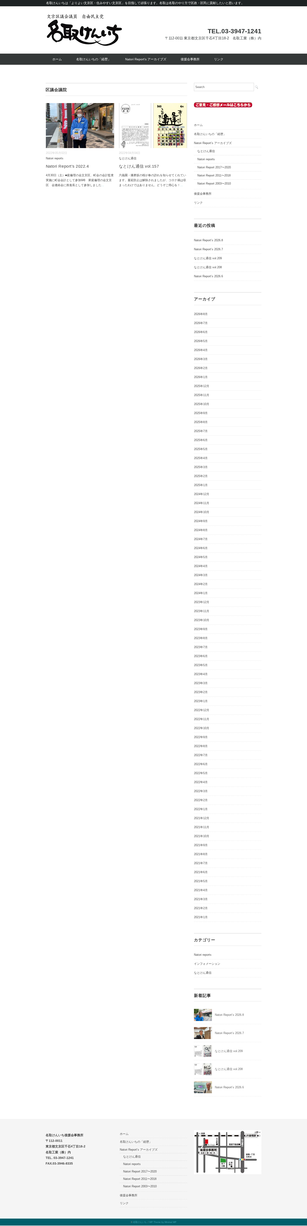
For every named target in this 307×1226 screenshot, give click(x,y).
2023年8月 (201, 638)
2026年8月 (201, 314)
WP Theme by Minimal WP (162, 1222)
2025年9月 (201, 413)
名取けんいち (140, 1222)
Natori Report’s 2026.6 (208, 276)
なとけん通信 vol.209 (208, 258)
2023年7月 (201, 647)
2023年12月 (201, 602)
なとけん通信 (127, 158)
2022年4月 (201, 782)
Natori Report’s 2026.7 (208, 249)
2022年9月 (201, 737)
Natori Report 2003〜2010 (214, 183)
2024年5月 (201, 557)
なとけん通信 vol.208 (208, 267)
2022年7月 (201, 755)
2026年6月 (201, 332)
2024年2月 (201, 584)
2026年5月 (201, 341)
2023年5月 (201, 665)
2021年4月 (201, 890)
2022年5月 (201, 773)
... (102, 185)
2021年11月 (201, 827)
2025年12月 (201, 386)
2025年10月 (201, 404)
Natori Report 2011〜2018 (214, 175)
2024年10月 (201, 512)
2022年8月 (201, 746)
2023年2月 (201, 692)
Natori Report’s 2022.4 (67, 166)
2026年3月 (201, 359)
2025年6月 (201, 440)
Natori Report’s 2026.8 (208, 240)
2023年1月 (201, 701)
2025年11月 (201, 395)
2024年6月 (201, 548)
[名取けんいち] (84, 16)
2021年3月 (201, 899)
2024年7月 (201, 539)
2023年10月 (201, 620)
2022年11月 (201, 719)
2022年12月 (201, 710)
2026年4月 (201, 350)
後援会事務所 (190, 59)
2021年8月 (201, 854)
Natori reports (54, 158)
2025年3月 (201, 467)
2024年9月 (201, 521)
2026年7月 (201, 323)
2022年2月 (201, 800)
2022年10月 (201, 728)
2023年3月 (201, 683)
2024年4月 (201, 566)
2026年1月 (201, 377)
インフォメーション (207, 963)
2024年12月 (201, 494)
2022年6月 (201, 764)
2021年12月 (201, 818)
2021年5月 (201, 881)
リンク (218, 59)
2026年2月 (201, 368)
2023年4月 (201, 674)
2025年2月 (201, 476)
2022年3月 (201, 791)
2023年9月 (201, 629)
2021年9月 (201, 845)
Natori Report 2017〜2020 (214, 167)
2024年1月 (201, 593)
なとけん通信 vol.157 (139, 166)
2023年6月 (201, 656)
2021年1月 (201, 917)
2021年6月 (201, 872)
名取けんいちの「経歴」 (93, 59)
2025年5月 (201, 449)
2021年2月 (201, 908)
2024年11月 (201, 503)
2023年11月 (201, 611)
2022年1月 (201, 809)
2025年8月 (201, 422)
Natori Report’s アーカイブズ (145, 59)
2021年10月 (201, 836)
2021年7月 (201, 863)
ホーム (57, 59)
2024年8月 (201, 530)
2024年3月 (201, 575)
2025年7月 (201, 431)
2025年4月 (201, 458)
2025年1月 (201, 485)
